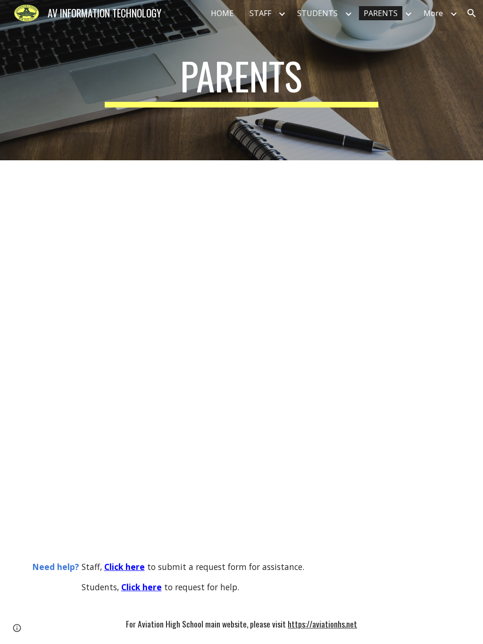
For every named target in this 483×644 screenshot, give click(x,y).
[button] (471, 13)
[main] (241, 80)
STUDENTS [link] (317, 13)
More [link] (433, 13)
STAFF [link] (260, 13)
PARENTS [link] (381, 13)
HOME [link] (222, 13)
